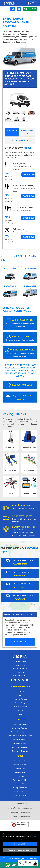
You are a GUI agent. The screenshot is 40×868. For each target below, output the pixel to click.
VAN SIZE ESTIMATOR (20, 338)
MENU (33, 3)
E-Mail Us (20, 673)
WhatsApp (32, 9)
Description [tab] (19, 141)
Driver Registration (20, 795)
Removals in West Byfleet (20, 724)
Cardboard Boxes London (20, 812)
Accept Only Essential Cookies (20, 850)
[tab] (8, 113)
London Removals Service (20, 804)
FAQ (20, 695)
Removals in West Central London (20, 736)
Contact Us (20, 691)
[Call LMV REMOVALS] (19, 9)
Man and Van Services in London (20, 808)
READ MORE (20, 642)
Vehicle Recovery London (20, 817)
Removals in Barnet (20, 739)
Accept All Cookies (20, 844)
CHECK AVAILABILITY (20, 323)
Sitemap (20, 714)
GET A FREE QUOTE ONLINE (21, 858)
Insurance (20, 710)
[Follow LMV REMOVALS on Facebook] (12, 680)
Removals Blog (20, 784)
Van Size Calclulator (20, 765)
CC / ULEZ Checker (20, 791)
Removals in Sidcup (20, 743)
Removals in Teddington (20, 728)
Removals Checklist (20, 780)
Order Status (20, 768)
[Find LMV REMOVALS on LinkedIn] (27, 680)
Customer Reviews (20, 699)
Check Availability (20, 761)
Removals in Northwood (20, 747)
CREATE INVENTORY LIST (20, 353)
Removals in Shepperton (20, 732)
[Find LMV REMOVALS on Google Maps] (19, 680)
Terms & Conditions (20, 707)
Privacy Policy (20, 703)
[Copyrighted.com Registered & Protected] (20, 825)
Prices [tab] (11, 131)
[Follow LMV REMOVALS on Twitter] (15, 680)
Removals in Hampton (20, 751)
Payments (20, 776)
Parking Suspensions (20, 788)
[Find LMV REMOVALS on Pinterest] (23, 680)
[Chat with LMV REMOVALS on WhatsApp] (8, 865)
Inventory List (20, 772)
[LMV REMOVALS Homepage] (9, 3)
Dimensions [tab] (27, 131)
